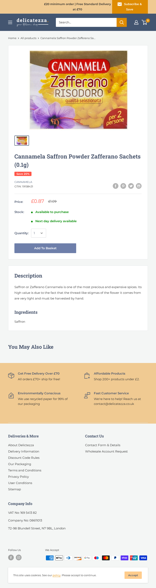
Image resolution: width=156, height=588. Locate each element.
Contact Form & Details (102, 445)
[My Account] (136, 22)
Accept (133, 575)
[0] (144, 22)
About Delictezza (21, 445)
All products (28, 38)
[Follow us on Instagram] (19, 557)
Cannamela (23, 182)
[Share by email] (139, 186)
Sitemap (14, 489)
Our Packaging (19, 464)
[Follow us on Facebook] (11, 557)
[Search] (122, 22)
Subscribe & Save (133, 6)
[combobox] (86, 22)
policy (57, 575)
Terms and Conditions (24, 470)
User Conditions (20, 483)
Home (12, 38)
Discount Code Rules (23, 458)
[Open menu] (10, 22)
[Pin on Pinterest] (123, 186)
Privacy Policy (18, 477)
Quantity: (21, 233)
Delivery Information (23, 451)
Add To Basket (45, 248)
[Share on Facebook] (115, 186)
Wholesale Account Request (106, 451)
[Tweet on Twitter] (131, 186)
